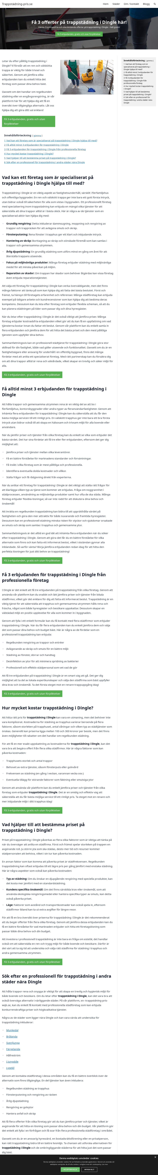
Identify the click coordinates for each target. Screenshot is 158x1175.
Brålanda (11, 1036)
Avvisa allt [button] (89, 1169)
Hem (106, 4)
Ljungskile (12, 1061)
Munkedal (12, 1030)
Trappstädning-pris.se (17, 4)
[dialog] (79, 1165)
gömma (37, 135)
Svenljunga (13, 1042)
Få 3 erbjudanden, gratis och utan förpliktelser (79, 34)
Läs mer (105, 1164)
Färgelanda (13, 1049)
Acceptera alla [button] (70, 1169)
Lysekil (10, 1068)
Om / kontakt (131, 4)
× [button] (155, 1157)
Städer (116, 4)
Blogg (146, 4)
